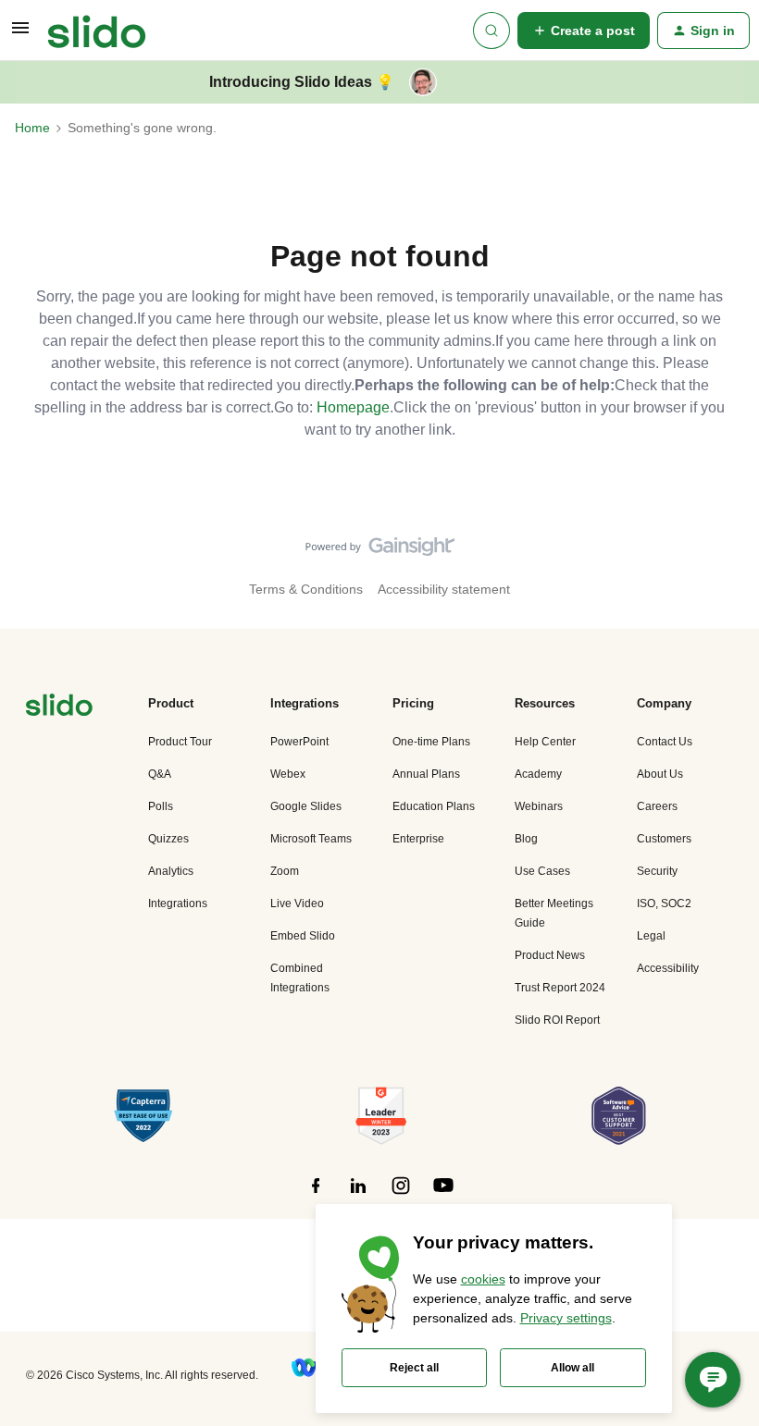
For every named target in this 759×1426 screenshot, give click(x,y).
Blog (526, 838)
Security (657, 871)
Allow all (572, 1367)
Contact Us (664, 741)
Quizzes (168, 838)
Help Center (545, 741)
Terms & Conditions (306, 589)
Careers (657, 806)
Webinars (539, 806)
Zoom (284, 871)
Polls (160, 806)
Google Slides (306, 806)
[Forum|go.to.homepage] (96, 30)
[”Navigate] (59, 708)
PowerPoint (299, 741)
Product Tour (180, 741)
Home (32, 127)
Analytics (170, 871)
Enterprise (418, 838)
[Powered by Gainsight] (379, 551)
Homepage (353, 407)
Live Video (297, 903)
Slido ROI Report (557, 1020)
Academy (538, 774)
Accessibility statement (444, 589)
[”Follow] (315, 1195)
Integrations (177, 903)
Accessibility (668, 968)
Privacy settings (566, 1317)
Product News (550, 955)
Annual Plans (426, 774)
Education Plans (433, 806)
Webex (287, 774)
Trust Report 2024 (560, 987)
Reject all (414, 1367)
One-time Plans (431, 741)
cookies (483, 1279)
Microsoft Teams (311, 838)
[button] (20, 34)
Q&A (159, 774)
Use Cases (542, 871)
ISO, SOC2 (664, 903)
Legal (651, 935)
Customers (664, 838)
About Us (660, 774)
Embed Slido (302, 935)
